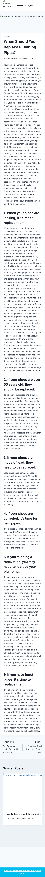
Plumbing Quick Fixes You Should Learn (34, 747)
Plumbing (8, 37)
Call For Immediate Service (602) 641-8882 (22, 872)
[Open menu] (40, 5)
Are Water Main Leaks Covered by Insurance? (11, 747)
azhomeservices (12, 58)
